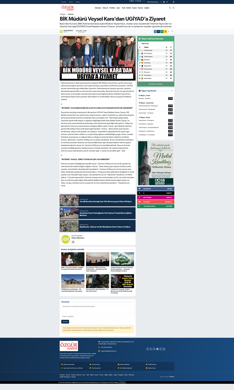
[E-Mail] (73, 242)
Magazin (121, 375)
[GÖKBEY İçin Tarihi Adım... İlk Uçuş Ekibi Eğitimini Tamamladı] (72, 281)
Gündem (98, 8)
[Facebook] (147, 349)
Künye (71, 2)
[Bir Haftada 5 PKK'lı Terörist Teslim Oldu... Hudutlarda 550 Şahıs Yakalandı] (97, 259)
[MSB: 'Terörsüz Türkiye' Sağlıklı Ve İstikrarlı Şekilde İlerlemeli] (72, 259)
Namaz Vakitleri (124, 364)
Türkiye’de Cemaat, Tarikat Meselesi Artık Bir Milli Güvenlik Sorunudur (121, 291)
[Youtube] (157, 349)
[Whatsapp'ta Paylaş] (162, 31)
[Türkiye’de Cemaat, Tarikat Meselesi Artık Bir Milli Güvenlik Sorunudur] (122, 281)
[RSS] (163, 349)
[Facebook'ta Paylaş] (155, 31)
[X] (150, 349)
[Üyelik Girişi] (172, 2)
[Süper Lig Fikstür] (172, 91)
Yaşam (115, 375)
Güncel (105, 8)
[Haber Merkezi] (65, 239)
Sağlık (106, 375)
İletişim (78, 2)
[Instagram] (154, 349)
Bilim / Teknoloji (129, 375)
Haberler (62, 14)
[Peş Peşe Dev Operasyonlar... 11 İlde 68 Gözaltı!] (97, 281)
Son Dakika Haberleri (126, 368)
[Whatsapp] (160, 349)
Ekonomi (78, 375)
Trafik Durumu (152, 364)
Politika (112, 8)
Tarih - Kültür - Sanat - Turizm (132, 8)
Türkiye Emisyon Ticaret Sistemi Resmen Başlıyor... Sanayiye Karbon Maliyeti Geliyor (122, 269)
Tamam (122, 382)
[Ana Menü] (173, 8)
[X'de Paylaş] (158, 31)
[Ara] (170, 8)
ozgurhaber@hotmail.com (108, 351)
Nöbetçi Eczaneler (69, 364)
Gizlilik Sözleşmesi (65, 377)
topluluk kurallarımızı (78, 328)
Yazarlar (63, 2)
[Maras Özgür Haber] (68, 7)
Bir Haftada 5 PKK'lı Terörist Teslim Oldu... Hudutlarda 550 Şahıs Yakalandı (96, 269)
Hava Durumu (96, 364)
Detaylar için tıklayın (156, 84)
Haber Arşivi (152, 368)
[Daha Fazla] (165, 31)
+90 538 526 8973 (106, 347)
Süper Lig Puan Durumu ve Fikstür (73, 368)
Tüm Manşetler (96, 368)
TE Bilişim (171, 376)
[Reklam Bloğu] (155, 163)
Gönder (65, 321)
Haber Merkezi (78, 238)
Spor (118, 8)
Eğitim (147, 8)
